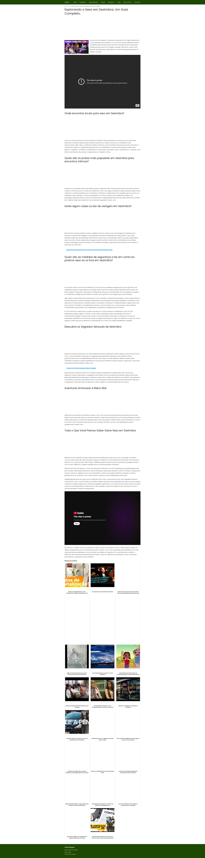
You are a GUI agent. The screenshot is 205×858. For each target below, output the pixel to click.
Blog (119, 2)
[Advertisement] (102, 27)
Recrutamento (93, 2)
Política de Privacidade (71, 850)
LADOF (67, 2)
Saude (103, 2)
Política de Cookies (70, 854)
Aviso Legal (68, 852)
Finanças (110, 2)
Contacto (137, 2)
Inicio (75, 2)
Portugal (82, 2)
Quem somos (127, 2)
